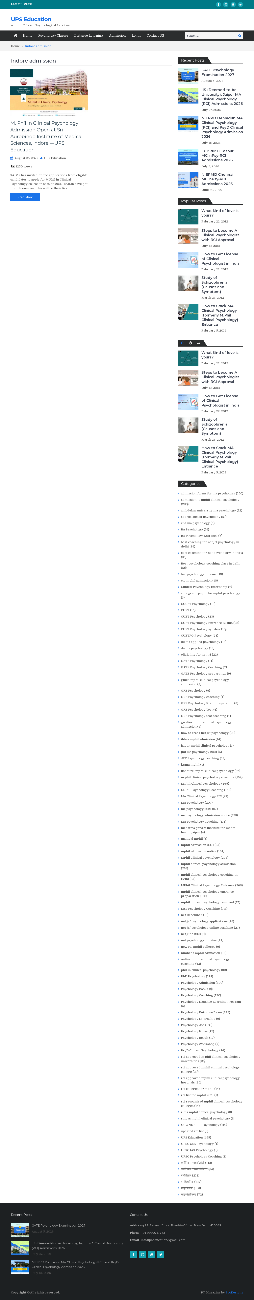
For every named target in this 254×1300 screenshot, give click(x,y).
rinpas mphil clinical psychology (205, 1118)
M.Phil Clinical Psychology (200, 783)
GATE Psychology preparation (203, 673)
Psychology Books (194, 989)
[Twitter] (240, 4)
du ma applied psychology (200, 642)
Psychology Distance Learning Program (211, 1002)
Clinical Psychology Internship (204, 587)
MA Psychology (192, 802)
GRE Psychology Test (197, 709)
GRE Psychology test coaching (203, 716)
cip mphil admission (196, 580)
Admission (117, 35)
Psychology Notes (194, 1031)
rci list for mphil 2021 (197, 1095)
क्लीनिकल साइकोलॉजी (192, 1163)
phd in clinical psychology (200, 970)
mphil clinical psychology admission (208, 864)
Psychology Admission (198, 983)
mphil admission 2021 (197, 845)
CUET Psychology (194, 616)
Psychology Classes (53, 35)
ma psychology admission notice (205, 815)
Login (136, 35)
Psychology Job (192, 1025)
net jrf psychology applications (204, 921)
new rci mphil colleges (198, 946)
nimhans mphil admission (200, 953)
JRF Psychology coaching (200, 758)
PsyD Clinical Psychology (199, 1050)
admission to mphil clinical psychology (210, 500)
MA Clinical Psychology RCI (201, 796)
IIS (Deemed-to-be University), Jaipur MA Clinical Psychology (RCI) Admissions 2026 (222, 97)
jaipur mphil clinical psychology (205, 745)
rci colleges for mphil (197, 1089)
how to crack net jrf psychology (205, 733)
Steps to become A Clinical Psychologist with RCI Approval (220, 235)
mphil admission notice (198, 851)
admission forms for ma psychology (208, 493)
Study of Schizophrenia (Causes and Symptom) (214, 285)
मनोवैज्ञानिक (187, 1182)
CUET (185, 610)
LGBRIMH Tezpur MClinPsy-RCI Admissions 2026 (217, 155)
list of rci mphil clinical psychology (207, 771)
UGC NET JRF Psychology (200, 1125)
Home (27, 35)
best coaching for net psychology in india (212, 553)
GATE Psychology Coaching (201, 667)
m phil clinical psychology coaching (208, 777)
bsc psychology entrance (199, 574)
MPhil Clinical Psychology (200, 857)
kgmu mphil (190, 764)
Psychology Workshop (198, 1044)
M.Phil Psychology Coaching (202, 790)
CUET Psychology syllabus (200, 629)
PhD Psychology (193, 976)
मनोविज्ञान (186, 1175)
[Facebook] (218, 4)
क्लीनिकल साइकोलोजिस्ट (194, 1169)
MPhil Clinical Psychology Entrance (207, 885)
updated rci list (192, 1131)
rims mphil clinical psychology (204, 1112)
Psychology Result (194, 1038)
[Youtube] (233, 4)
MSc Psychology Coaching (200, 908)
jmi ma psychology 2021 (199, 752)
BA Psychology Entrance (199, 536)
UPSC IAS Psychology (197, 1150)
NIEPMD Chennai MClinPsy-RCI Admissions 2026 (217, 179)
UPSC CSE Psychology (197, 1144)
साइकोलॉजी (187, 1188)
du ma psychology (194, 648)
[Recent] (190, 343)
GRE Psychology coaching (200, 697)
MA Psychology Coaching (200, 821)
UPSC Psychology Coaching (201, 1156)
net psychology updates (199, 940)
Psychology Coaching (197, 995)
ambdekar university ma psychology (208, 510)
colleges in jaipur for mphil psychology (210, 593)
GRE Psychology (193, 690)
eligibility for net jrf (196, 654)
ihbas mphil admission (198, 739)
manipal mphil (192, 838)
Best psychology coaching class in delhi (210, 563)
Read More (25, 197)
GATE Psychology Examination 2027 (217, 72)
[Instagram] (225, 4)
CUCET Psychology (195, 604)
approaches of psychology (200, 517)
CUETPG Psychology (196, 635)
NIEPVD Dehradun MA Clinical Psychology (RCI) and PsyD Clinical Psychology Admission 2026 (222, 127)
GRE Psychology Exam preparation (207, 703)
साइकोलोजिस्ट (188, 1194)
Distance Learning (88, 35)
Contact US (155, 35)
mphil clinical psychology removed (207, 902)
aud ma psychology (195, 523)
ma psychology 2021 (196, 809)
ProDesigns (234, 1292)
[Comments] (198, 343)
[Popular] (182, 343)
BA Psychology (192, 529)
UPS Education (31, 19)
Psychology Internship (198, 1019)
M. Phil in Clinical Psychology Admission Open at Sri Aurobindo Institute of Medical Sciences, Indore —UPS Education (46, 136)
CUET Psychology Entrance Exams (207, 623)
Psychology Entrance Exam (201, 1012)
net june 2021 (191, 934)
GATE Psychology (194, 661)
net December (191, 915)
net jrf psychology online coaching (207, 927)
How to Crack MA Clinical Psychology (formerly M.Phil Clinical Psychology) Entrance (219, 315)
